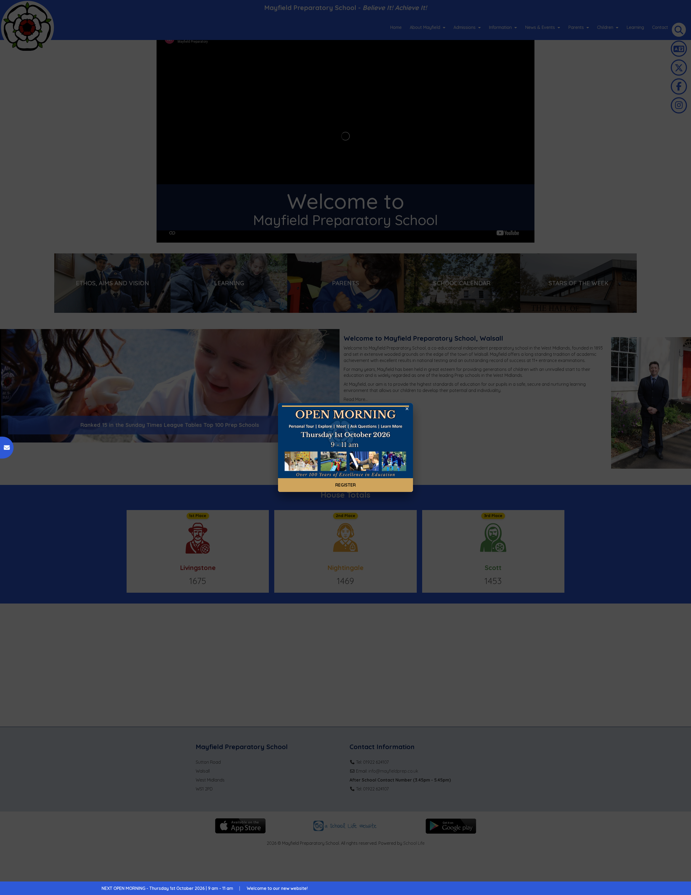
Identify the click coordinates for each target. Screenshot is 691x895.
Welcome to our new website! (166, 888)
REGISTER (345, 485)
